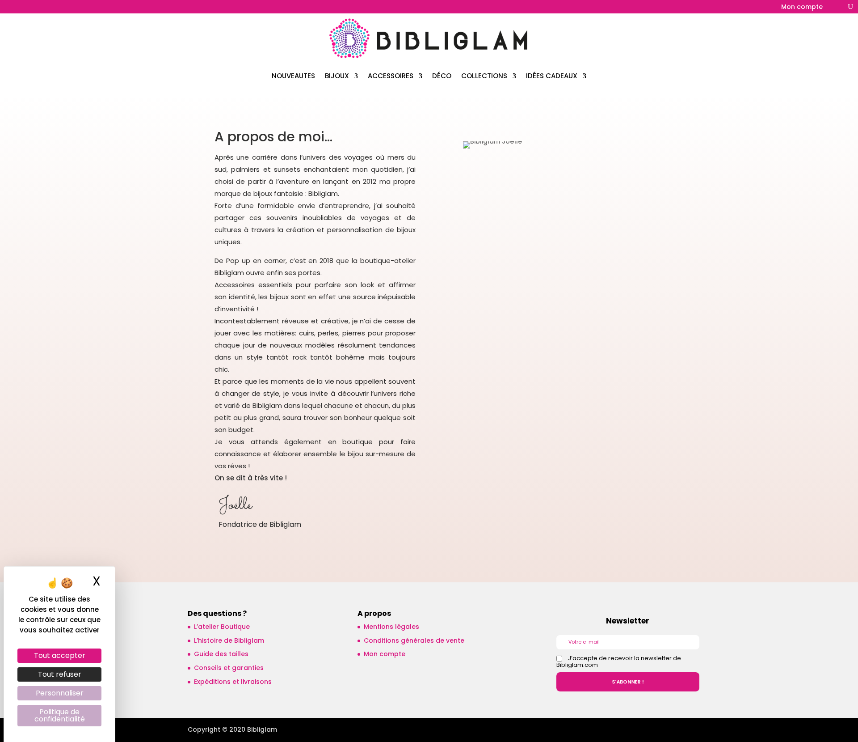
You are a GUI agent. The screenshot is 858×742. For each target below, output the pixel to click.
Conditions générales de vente (414, 640)
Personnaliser (60, 693)
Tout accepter (59, 655)
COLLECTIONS (484, 76)
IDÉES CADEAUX (551, 76)
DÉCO (441, 76)
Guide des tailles (221, 653)
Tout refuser (59, 674)
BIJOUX (337, 76)
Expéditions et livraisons (233, 681)
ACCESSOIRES (390, 76)
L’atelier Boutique (222, 626)
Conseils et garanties (229, 667)
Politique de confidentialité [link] (59, 715)
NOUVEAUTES (293, 76)
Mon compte (802, 7)
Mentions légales (391, 626)
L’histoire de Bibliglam (229, 640)
